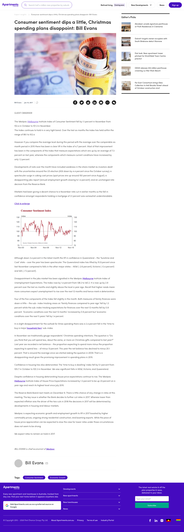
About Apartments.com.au (62, 520)
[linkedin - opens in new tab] (156, 520)
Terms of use (92, 520)
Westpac (50, 448)
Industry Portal (107, 520)
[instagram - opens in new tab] (162, 520)
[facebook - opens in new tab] (150, 520)
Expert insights (20, 14)
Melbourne (32, 121)
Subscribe (152, 505)
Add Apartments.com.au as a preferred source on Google (32, 505)
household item (34, 328)
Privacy (80, 520)
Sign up (175, 5)
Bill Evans (34, 462)
